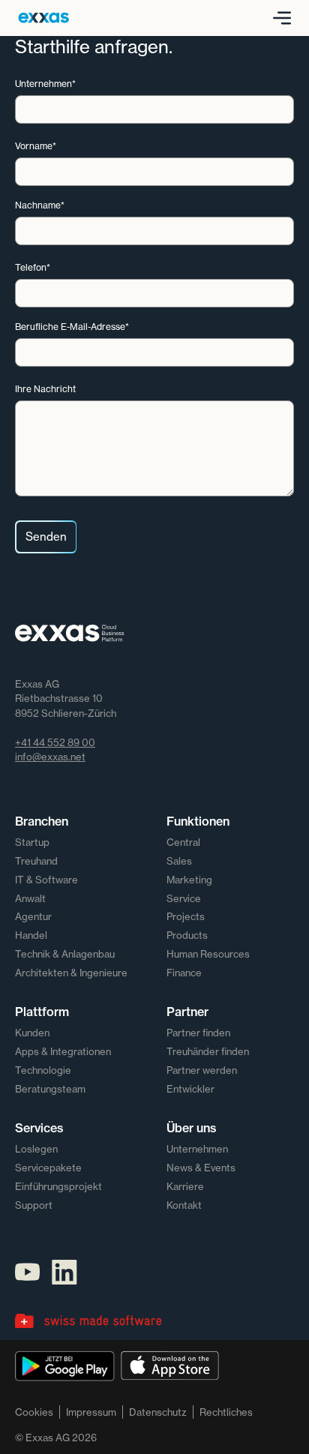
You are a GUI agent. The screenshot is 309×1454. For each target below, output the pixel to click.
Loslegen (36, 1149)
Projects (185, 916)
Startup (32, 842)
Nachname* (39, 205)
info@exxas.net (50, 757)
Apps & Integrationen (63, 1051)
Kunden (32, 1033)
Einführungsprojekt (58, 1186)
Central (183, 842)
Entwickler (190, 1089)
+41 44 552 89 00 (55, 742)
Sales (179, 861)
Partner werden (201, 1070)
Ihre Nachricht (45, 388)
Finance (184, 973)
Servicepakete (48, 1168)
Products (187, 935)
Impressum (91, 1412)
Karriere (185, 1186)
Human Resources (208, 954)
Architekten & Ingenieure (71, 973)
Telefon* (32, 267)
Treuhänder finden (207, 1051)
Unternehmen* (45, 83)
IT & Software (46, 880)
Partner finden (198, 1033)
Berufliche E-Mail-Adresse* (72, 326)
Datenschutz (158, 1412)
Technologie (43, 1070)
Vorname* (35, 145)
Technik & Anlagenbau (65, 954)
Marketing (189, 880)
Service (183, 898)
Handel (31, 935)
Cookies (34, 1412)
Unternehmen (197, 1149)
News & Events (201, 1168)
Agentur (33, 916)
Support (33, 1205)
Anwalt (30, 898)
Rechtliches (226, 1412)
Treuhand (36, 861)
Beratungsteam (50, 1089)
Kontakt (184, 1205)
